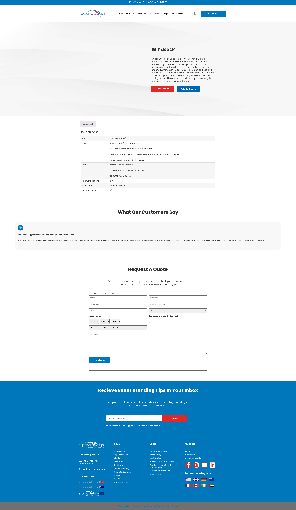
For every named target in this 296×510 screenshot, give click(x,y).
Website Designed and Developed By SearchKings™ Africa (148, 506)
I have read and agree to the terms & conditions (135, 425)
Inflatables (118, 461)
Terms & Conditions (158, 451)
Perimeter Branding (122, 472)
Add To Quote (188, 89)
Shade (117, 458)
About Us (130, 13)
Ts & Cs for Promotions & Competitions (160, 466)
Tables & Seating (121, 468)
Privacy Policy (155, 454)
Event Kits (118, 479)
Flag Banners (119, 451)
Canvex (117, 475)
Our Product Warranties (160, 471)
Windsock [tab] (88, 124)
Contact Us (177, 13)
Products (143, 13)
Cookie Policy (155, 458)
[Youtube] (204, 465)
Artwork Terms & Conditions (162, 461)
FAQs (165, 13)
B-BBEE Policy (155, 474)
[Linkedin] (212, 465)
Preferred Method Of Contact (164, 316)
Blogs (157, 13)
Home (120, 13)
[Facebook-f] (188, 465)
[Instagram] (196, 465)
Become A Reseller (193, 458)
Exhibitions (118, 465)
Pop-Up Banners (121, 454)
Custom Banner (121, 482)
